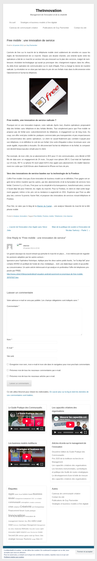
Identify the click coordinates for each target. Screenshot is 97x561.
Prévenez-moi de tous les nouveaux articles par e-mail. (32, 376)
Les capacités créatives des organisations (69, 465)
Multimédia (18, 529)
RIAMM (40, 532)
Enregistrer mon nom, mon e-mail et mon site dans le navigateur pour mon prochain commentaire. (50, 364)
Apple (11, 494)
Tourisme (27, 539)
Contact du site (80, 28)
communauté (14, 502)
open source (21, 532)
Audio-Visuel (18, 494)
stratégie (11, 539)
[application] (26, 421)
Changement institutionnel (23, 498)
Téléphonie (58, 216)
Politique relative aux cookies (14, 557)
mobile (51, 216)
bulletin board (27, 494)
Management (32, 525)
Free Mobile (38, 216)
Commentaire (13, 306)
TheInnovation (48, 10)
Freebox (45, 216)
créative (16, 507)
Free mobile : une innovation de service (31, 40)
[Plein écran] (42, 429)
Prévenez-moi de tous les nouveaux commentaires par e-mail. (35, 370)
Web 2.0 (39, 539)
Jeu (25, 521)
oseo (28, 532)
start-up (31, 535)
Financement (13, 511)
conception (25, 502)
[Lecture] (11, 429)
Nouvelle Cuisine (34, 529)
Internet (21, 521)
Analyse (16, 216)
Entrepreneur (39, 507)
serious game (23, 535)
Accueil (12, 22)
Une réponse (68, 216)
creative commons (35, 502)
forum (22, 511)
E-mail (10, 348)
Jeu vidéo (32, 521)
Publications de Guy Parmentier (56, 28)
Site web (10, 356)
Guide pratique (30, 511)
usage (34, 539)
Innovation (23, 216)
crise (10, 506)
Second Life (13, 535)
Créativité (25, 506)
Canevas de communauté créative (23, 28)
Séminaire (19, 539)
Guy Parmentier (32, 45)
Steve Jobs (39, 535)
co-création (38, 498)
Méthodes (25, 529)
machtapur (23, 525)
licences (15, 525)
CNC (32, 498)
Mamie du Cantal (44, 206)
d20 (33, 507)
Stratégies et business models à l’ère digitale (38, 22)
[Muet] (38, 429)
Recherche (34, 532)
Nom (9, 339)
